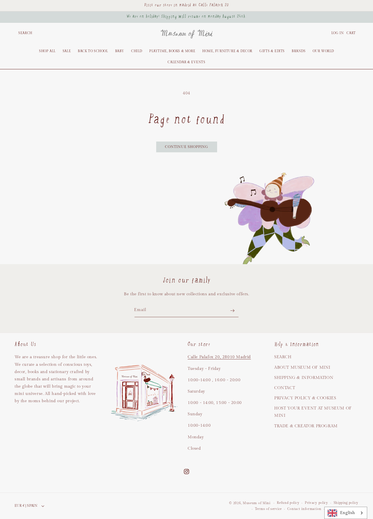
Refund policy (288, 503)
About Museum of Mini (302, 367)
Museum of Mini (256, 503)
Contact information (304, 509)
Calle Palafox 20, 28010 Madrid (219, 357)
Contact (284, 388)
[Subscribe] (232, 310)
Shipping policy (346, 503)
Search (283, 357)
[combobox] (345, 513)
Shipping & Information (303, 377)
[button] (25, 33)
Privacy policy (316, 503)
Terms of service (268, 509)
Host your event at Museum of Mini (313, 412)
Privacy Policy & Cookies (305, 398)
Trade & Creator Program (306, 426)
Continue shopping (186, 147)
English (347, 512)
